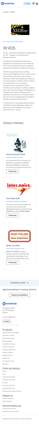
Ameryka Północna (8, 388)
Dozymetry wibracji (8, 344)
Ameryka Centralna (8, 380)
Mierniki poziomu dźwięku (10, 332)
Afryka (4, 371)
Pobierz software (8, 398)
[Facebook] (3, 325)
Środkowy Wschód (8, 385)
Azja (3, 374)
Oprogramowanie (8, 361)
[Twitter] (10, 325)
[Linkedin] (13, 325)
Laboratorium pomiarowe (10, 411)
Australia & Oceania (8, 377)
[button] (33, 3)
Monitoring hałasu (8, 338)
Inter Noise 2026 (13, 198)
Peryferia (5, 364)
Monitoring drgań (8, 347)
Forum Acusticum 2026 (15, 154)
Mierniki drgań (7, 341)
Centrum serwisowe (9, 408)
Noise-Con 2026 (13, 245)
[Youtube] (16, 325)
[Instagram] (7, 325)
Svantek (6, 12)
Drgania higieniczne (8, 350)
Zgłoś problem (7, 401)
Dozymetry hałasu (8, 335)
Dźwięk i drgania (7, 352)
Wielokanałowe (7, 355)
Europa (4, 382)
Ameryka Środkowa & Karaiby (11, 391)
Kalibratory (6, 358)
